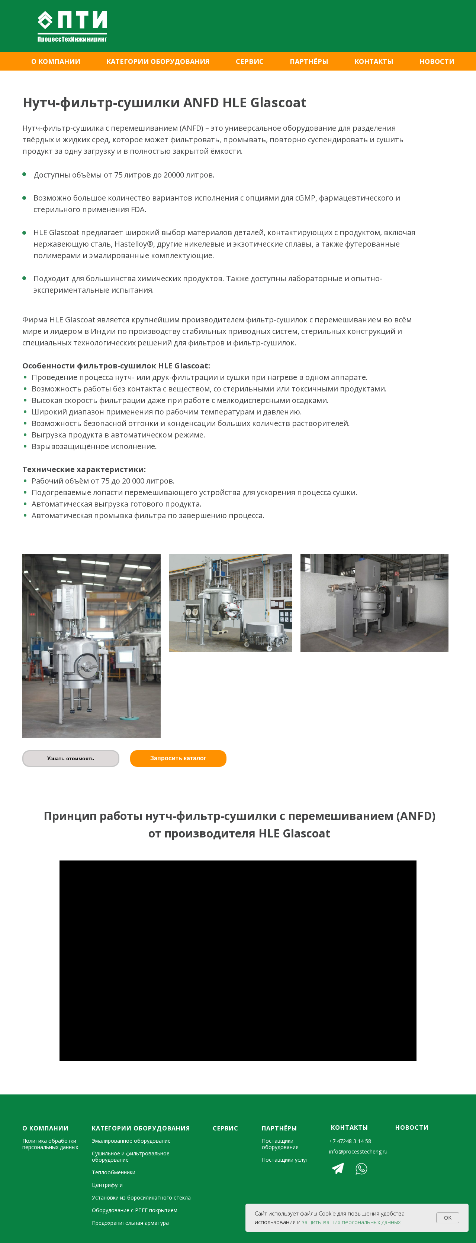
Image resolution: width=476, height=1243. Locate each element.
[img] (338, 1168)
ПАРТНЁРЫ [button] (309, 61)
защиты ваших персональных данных (351, 1222)
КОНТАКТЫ (373, 61)
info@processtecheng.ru (358, 1151)
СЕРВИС (250, 61)
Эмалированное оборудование (131, 1140)
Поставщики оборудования (280, 1144)
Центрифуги (107, 1184)
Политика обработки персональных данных (50, 1144)
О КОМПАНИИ (55, 61)
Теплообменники (113, 1172)
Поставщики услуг (285, 1159)
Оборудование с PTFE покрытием (134, 1210)
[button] (70, 758)
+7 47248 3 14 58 (350, 1141)
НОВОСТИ (436, 61)
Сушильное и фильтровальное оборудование (131, 1156)
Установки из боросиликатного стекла (141, 1197)
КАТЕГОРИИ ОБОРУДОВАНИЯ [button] (158, 61)
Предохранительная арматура (130, 1222)
